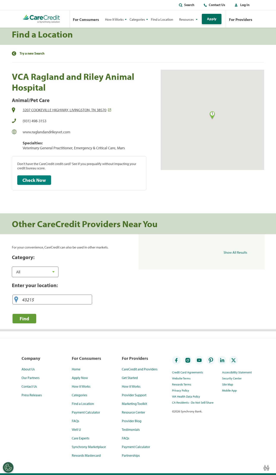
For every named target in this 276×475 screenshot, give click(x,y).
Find (24, 318)
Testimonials (131, 429)
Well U (76, 429)
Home (76, 369)
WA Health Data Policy (186, 396)
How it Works (81, 386)
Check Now (34, 180)
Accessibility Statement (237, 372)
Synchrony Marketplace (89, 447)
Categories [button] (137, 19)
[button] (241, 5)
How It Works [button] (114, 19)
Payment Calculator (86, 412)
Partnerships (131, 455)
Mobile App (229, 390)
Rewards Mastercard (86, 455)
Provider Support (134, 395)
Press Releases (32, 395)
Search (189, 5)
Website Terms (181, 378)
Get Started (130, 378)
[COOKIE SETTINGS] (8, 467)
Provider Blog (131, 421)
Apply (211, 19)
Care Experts (80, 438)
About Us (28, 369)
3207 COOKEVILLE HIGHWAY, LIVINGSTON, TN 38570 (64, 109)
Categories (79, 395)
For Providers (240, 19)
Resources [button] (186, 19)
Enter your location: (35, 285)
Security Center (232, 378)
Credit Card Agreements (187, 372)
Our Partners (30, 378)
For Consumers (86, 19)
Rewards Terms (181, 384)
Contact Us (217, 5)
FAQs (75, 421)
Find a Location (162, 19)
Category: (23, 257)
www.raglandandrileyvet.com (46, 131)
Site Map (227, 384)
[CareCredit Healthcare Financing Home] (41, 19)
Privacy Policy (180, 390)
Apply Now (80, 378)
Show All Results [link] (235, 252)
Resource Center (133, 412)
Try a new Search (32, 53)
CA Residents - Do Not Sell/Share (192, 402)
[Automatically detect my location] (16, 300)
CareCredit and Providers (139, 369)
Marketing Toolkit (134, 403)
